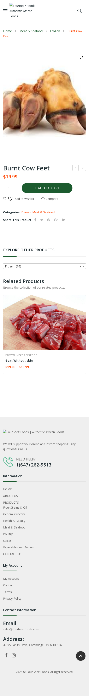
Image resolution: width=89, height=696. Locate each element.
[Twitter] (41, 220)
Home (7, 31)
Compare (80, 367)
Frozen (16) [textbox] (43, 266)
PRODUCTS (11, 502)
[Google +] (56, 220)
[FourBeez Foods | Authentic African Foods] (25, 11)
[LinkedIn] (63, 220)
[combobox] (44, 266)
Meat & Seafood (31, 31)
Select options (7, 367)
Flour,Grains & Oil (15, 507)
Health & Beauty (14, 521)
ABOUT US (10, 496)
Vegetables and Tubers (18, 547)
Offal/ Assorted (83, 168)
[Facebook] (35, 220)
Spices (7, 541)
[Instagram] (14, 655)
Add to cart (49, 188)
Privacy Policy (12, 598)
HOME (7, 489)
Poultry (8, 534)
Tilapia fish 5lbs (76, 168)
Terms (7, 592)
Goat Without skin (19, 360)
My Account (11, 579)
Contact (8, 585)
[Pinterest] (48, 220)
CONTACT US (12, 554)
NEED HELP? (26, 459)
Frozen (55, 31)
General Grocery (14, 514)
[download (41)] (44, 102)
